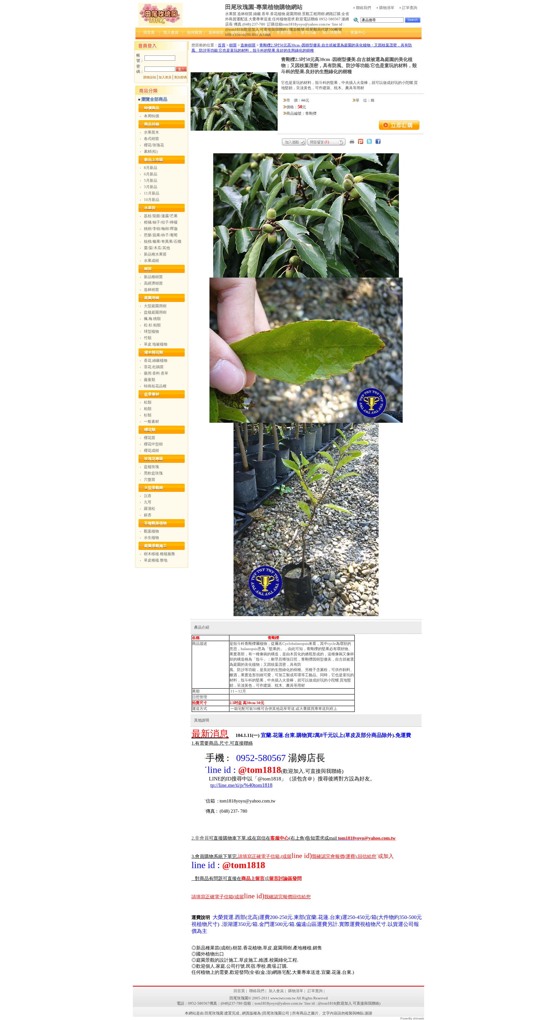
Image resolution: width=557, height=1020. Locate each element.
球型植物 (151, 331)
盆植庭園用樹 (155, 312)
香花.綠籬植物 (155, 360)
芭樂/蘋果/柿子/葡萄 (161, 235)
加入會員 (165, 77)
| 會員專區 (260, 32)
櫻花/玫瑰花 (154, 145)
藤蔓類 (149, 379)
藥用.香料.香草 (156, 373)
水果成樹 (151, 260)
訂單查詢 (409, 8)
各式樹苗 (151, 138)
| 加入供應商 (329, 32)
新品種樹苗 (153, 277)
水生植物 (151, 537)
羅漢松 (149, 508)
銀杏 (147, 515)
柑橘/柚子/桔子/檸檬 (161, 222)
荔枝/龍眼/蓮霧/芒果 (161, 216)
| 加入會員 (168, 32)
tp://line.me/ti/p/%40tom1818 (241, 785)
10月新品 (151, 199)
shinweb (418, 1018)
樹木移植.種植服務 (159, 554)
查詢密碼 (180, 77)
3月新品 (150, 187)
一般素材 (151, 421)
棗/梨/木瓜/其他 (157, 248)
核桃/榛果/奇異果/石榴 (162, 241)
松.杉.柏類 (152, 325)
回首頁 (239, 991)
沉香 (147, 496)
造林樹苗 (151, 289)
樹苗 (233, 45)
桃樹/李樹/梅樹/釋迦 (161, 228)
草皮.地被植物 (155, 344)
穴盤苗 (149, 479)
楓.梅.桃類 (152, 318)
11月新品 (151, 193)
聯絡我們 (363, 8)
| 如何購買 (192, 32)
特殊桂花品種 (155, 386)
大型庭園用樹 (155, 306)
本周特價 (151, 116)
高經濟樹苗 (153, 283)
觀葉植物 (151, 531)
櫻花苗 (149, 438)
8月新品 (150, 167)
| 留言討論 (306, 32)
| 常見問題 (282, 32)
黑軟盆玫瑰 (153, 473)
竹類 (147, 338)
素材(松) (151, 151)
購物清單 (386, 8)
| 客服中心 (356, 32)
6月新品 (150, 174)
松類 (147, 402)
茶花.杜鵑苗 (154, 367)
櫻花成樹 (151, 450)
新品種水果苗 (155, 254)
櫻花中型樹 (153, 444)
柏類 (147, 408)
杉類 (147, 415)
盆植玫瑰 (151, 467)
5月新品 (150, 180)
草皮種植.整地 (155, 560)
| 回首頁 (147, 32)
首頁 (221, 45)
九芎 (147, 502)
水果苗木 (151, 132)
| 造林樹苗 (214, 32)
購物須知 (149, 77)
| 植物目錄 (236, 32)
